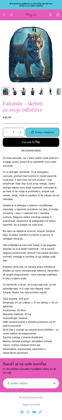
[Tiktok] (40, 412)
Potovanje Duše (35, 397)
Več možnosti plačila (31, 150)
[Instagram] (28, 412)
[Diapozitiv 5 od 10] (41, 91)
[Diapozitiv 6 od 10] (50, 91)
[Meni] (4, 15)
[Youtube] (34, 412)
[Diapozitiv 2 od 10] (14, 91)
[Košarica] (58, 14)
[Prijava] (54, 383)
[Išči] (11, 14)
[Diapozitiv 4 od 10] (32, 91)
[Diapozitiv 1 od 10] (5, 91)
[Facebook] (22, 412)
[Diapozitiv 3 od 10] (23, 91)
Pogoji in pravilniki (31, 404)
